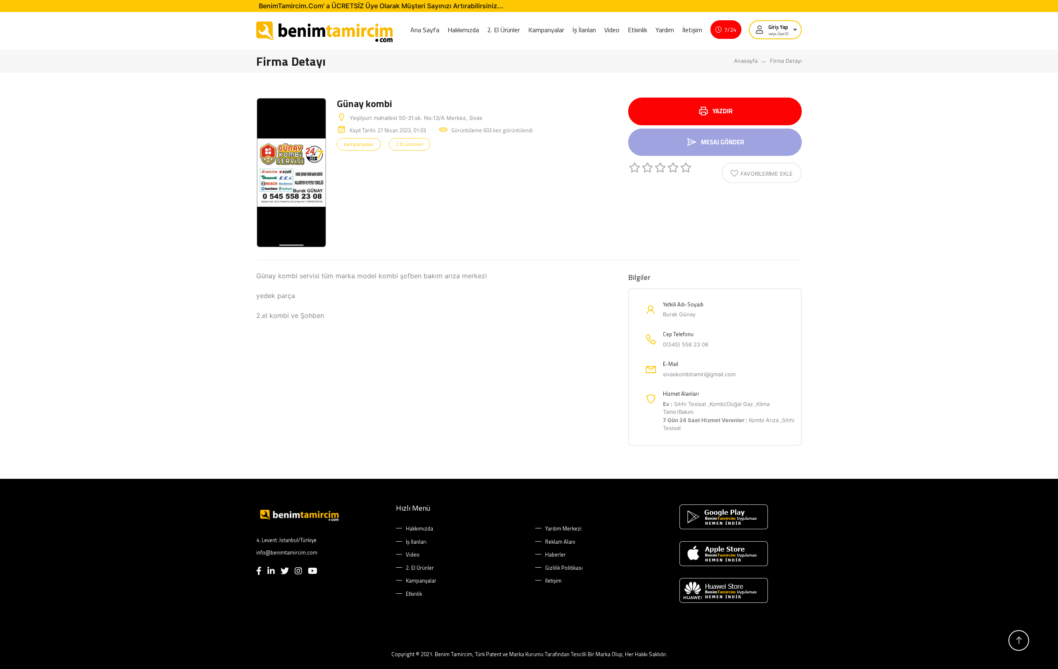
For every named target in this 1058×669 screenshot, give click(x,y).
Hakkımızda (463, 30)
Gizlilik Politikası (564, 568)
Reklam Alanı (560, 542)
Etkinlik (637, 30)
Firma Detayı (786, 60)
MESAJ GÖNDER (722, 142)
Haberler (555, 555)
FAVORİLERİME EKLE (767, 173)
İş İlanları (584, 30)
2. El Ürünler (503, 30)
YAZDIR (722, 111)
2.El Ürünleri (409, 144)
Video (612, 30)
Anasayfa (746, 60)
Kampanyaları (359, 144)
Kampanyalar (546, 30)
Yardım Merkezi (563, 529)
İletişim (692, 30)
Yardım (664, 30)
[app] (738, 517)
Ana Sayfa (424, 30)
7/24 (730, 29)
